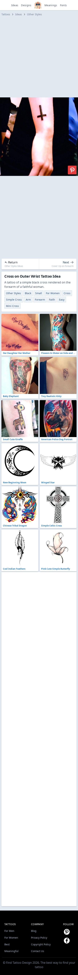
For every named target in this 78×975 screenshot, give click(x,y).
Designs (26, 5)
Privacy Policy (39, 937)
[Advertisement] (39, 57)
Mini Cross (12, 306)
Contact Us (37, 951)
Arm (28, 299)
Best (7, 944)
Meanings (50, 5)
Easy (61, 299)
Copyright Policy (41, 944)
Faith (52, 299)
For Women (53, 293)
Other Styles (34, 14)
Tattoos (5, 14)
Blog (33, 931)
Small (38, 293)
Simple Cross (14, 299)
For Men (9, 931)
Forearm (40, 299)
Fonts (63, 5)
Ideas (14, 5)
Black (28, 293)
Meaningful (11, 951)
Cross (67, 293)
